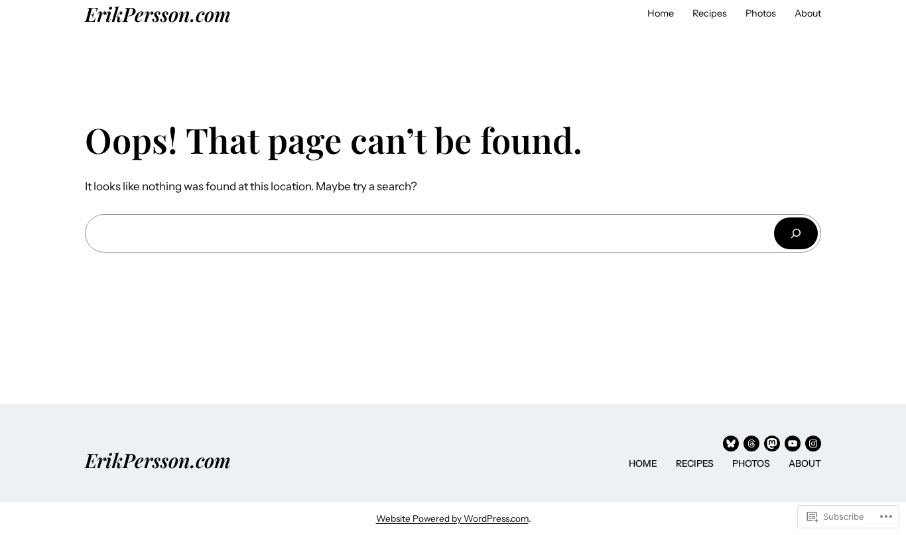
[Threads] (751, 443)
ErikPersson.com (158, 14)
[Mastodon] (772, 443)
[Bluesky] (731, 443)
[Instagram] (813, 443)
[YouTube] (793, 443)
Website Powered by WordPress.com (452, 518)
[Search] (796, 233)
